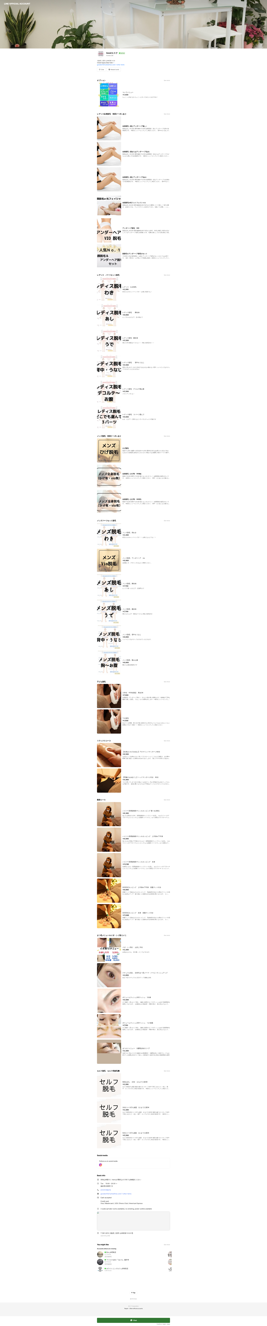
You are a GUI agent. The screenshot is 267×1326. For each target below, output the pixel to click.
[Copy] (132, 1233)
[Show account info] (122, 53)
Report (126, 1308)
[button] (114, 69)
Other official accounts (136, 1308)
